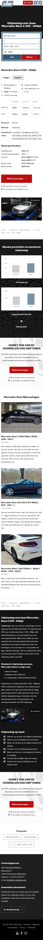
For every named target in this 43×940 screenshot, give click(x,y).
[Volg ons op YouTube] (17, 933)
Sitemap (27, 924)
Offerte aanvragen (15, 179)
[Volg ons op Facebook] (21, 933)
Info (12, 57)
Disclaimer (32, 928)
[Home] (8, 230)
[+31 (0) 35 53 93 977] (36, 3)
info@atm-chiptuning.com (16, 880)
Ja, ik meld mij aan (11, 909)
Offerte (29, 57)
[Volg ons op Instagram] (25, 933)
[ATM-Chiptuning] (7, 4)
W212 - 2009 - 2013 (24, 844)
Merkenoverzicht (12, 837)
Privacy (22, 928)
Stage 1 (6, 78)
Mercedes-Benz (30, 837)
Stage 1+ (18, 78)
